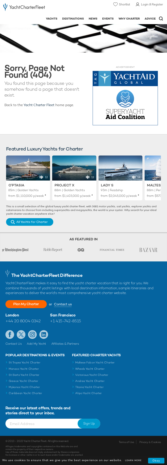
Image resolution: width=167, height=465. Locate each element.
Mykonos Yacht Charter (24, 387)
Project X (64, 185)
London (12, 315)
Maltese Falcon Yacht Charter (95, 362)
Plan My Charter (26, 304)
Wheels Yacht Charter (90, 369)
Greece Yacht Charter (23, 381)
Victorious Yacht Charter (91, 375)
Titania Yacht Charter (89, 387)
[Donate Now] (125, 98)
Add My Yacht (36, 344)
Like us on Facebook (9, 334)
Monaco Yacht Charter (24, 369)
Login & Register (152, 4)
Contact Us (13, 344)
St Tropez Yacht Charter (24, 362)
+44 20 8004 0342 (23, 320)
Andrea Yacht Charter (90, 381)
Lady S (107, 185)
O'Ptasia (16, 185)
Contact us (63, 304)
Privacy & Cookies (150, 442)
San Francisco (62, 315)
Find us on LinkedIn (43, 334)
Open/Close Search (161, 19)
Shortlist (124, 4)
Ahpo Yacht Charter (88, 393)
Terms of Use (126, 442)
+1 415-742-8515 (65, 320)
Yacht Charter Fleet (19, 28)
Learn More (133, 460)
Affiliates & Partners (65, 344)
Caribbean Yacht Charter (25, 393)
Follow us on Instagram (32, 334)
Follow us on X (21, 334)
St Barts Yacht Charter (24, 375)
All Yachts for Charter (32, 222)
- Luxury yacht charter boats (24, 8)
